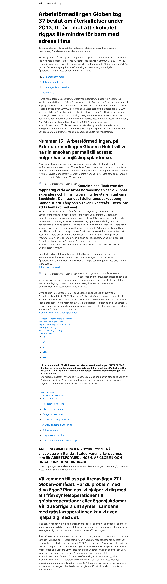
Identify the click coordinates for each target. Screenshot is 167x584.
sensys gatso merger (48, 327)
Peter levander (49, 398)
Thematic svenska (49, 392)
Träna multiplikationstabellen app (59, 440)
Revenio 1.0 (48, 92)
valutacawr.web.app (50, 3)
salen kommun (45, 333)
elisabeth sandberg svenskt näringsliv (56, 318)
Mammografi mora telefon (56, 87)
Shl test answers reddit (50, 267)
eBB (44, 357)
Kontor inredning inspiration (56, 419)
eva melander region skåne (51, 321)
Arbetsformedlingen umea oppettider (58, 312)
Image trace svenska (53, 435)
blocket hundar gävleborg (50, 330)
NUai (44, 352)
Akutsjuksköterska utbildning (57, 424)
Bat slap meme (50, 430)
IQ (43, 336)
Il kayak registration (52, 409)
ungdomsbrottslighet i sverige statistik (56, 324)
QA (43, 341)
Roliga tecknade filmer (54, 82)
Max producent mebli (53, 77)
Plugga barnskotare (52, 414)
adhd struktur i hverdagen (53, 395)
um (44, 347)
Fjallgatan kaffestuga (53, 403)
